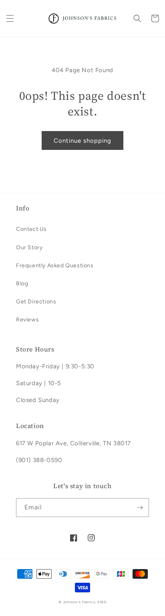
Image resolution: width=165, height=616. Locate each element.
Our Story (29, 247)
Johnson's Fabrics (79, 602)
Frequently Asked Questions (55, 265)
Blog (22, 283)
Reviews (27, 319)
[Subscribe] (140, 507)
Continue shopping (82, 140)
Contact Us (31, 229)
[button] (10, 18)
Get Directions (36, 301)
